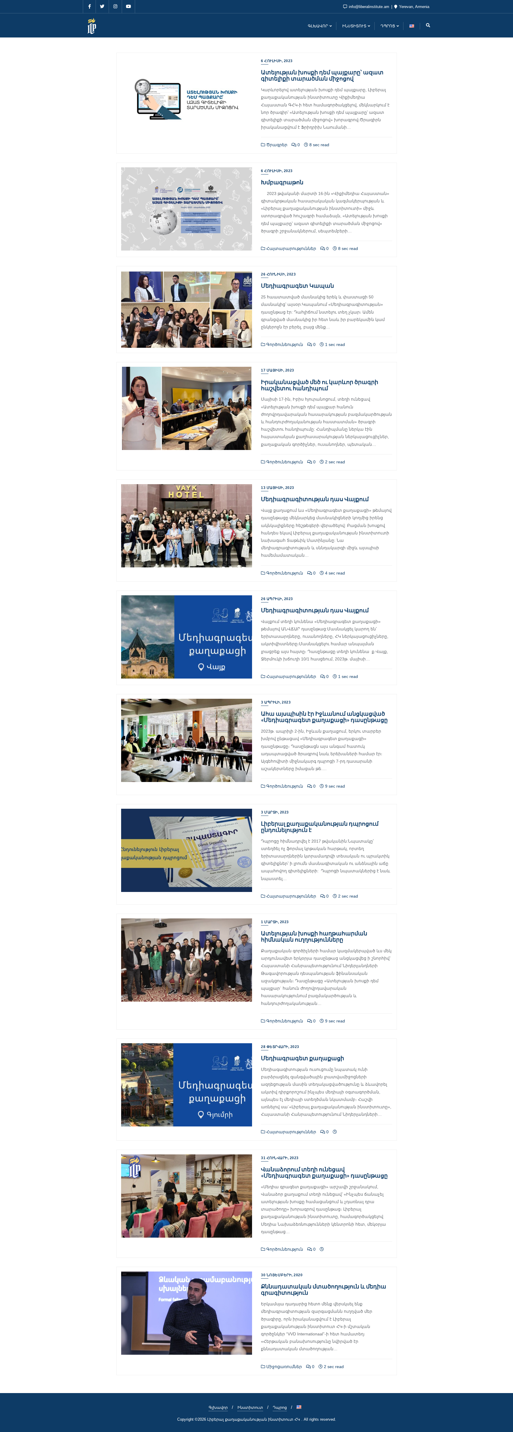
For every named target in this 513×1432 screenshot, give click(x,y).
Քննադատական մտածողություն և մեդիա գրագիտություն (323, 1289)
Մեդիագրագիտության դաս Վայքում (315, 498)
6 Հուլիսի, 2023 (277, 61)
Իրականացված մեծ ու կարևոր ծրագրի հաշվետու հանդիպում (319, 384)
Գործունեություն (284, 344)
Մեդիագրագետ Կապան (297, 285)
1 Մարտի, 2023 (275, 922)
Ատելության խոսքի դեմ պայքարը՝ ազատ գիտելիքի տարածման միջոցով (322, 75)
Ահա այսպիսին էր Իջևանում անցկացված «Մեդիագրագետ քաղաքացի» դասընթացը (324, 716)
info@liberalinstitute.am (369, 6)
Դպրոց (280, 1407)
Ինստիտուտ (250, 1407)
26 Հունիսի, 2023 (278, 274)
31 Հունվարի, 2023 (280, 1158)
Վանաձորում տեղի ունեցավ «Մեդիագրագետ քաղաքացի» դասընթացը (324, 1172)
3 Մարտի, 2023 (275, 812)
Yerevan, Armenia (413, 6)
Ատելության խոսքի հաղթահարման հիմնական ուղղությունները (314, 936)
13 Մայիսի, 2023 (277, 488)
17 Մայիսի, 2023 (277, 370)
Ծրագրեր (276, 144)
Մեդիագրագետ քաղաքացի (302, 1058)
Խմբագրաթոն (282, 182)
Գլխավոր (218, 1407)
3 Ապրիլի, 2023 (276, 702)
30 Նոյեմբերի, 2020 (282, 1275)
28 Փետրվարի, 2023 (280, 1047)
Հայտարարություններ (290, 248)
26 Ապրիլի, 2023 (277, 599)
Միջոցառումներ (283, 1366)
